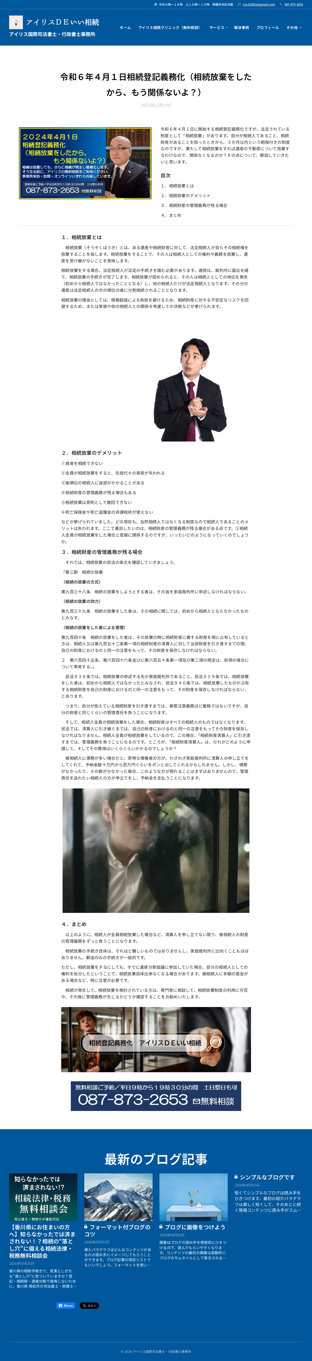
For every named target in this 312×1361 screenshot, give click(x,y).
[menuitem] (127, 27)
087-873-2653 (294, 4)
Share (68, 1305)
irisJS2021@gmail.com (259, 4)
